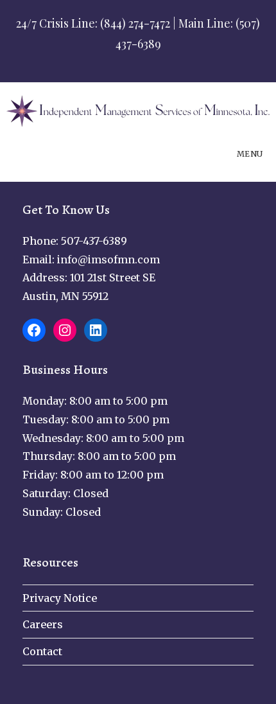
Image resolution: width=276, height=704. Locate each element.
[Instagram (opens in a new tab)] (131, 60)
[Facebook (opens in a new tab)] (115, 60)
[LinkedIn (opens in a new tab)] (148, 60)
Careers (42, 624)
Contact (42, 651)
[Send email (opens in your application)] (163, 60)
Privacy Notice (59, 598)
